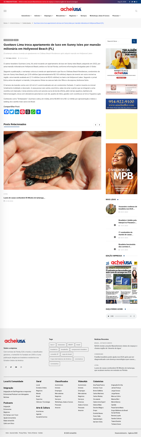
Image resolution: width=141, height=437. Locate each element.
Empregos (48, 16)
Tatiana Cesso (11, 58)
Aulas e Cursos (83, 405)
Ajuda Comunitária (10, 418)
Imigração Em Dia (117, 385)
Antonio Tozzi (97, 388)
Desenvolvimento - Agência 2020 (126, 433)
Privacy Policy (23, 433)
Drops (95, 410)
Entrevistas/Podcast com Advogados (16, 394)
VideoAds (82, 381)
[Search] (136, 11)
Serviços (84, 16)
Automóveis (25, 16)
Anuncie (57, 407)
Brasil (96, 343)
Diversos (81, 402)
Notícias (6, 397)
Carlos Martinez (98, 393)
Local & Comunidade (13, 381)
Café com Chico (9, 423)
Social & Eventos (41, 417)
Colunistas (98, 381)
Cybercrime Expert (99, 402)
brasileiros (53, 349)
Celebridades (26, 23)
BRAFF (70, 345)
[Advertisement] (121, 126)
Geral (38, 381)
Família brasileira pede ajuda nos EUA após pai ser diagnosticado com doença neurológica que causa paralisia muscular (114, 359)
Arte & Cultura (15, 23)
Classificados (61, 381)
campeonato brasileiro (79, 349)
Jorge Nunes (115, 393)
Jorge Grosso (115, 391)
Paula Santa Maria (117, 407)
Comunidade (98, 354)
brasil (78, 345)
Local (6, 194)
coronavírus (54, 364)
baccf (52, 345)
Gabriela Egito (97, 419)
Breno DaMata (98, 391)
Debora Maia (97, 405)
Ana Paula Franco (99, 385)
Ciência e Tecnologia (43, 402)
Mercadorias (60, 16)
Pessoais (116, 16)
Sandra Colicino (116, 418)
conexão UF (54, 354)
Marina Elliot (115, 399)
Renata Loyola (116, 415)
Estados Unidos (106, 343)
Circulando (96, 399)
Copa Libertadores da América (60, 359)
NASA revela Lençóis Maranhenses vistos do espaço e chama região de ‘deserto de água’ (48, 2)
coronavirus (79, 359)
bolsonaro (61, 345)
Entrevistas (7, 409)
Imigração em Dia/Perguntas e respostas (17, 391)
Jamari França (116, 388)
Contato (40, 433)
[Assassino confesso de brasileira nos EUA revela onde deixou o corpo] (111, 209)
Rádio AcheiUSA (9, 420)
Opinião (113, 405)
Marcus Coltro (116, 396)
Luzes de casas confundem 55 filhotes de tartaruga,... (24, 198)
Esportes (39, 399)
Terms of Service (32, 433)
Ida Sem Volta (97, 422)
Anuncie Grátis (14, 433)
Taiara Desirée (116, 421)
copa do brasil (67, 354)
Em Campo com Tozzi (11, 415)
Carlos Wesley (97, 396)
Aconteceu (40, 411)
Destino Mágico (98, 407)
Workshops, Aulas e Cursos (99, 16)
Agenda (38, 414)
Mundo (38, 393)
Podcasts (8, 403)
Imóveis (37, 16)
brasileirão (64, 349)
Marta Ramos (115, 402)
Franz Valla (96, 416)
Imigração (8, 388)
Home (6, 23)
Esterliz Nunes (98, 413)
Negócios (72, 16)
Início (7, 433)
